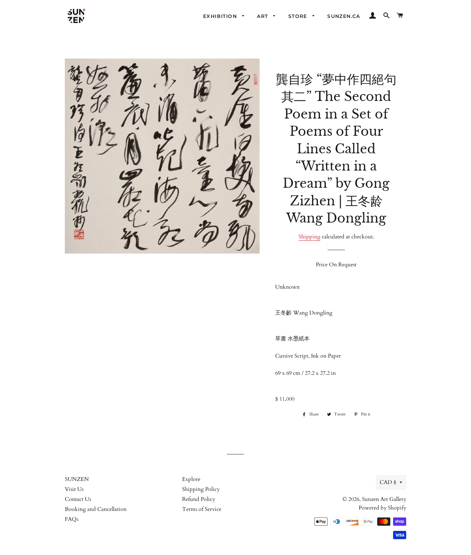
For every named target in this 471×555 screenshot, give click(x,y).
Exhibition (221, 16)
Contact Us (78, 499)
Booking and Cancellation (96, 509)
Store (298, 16)
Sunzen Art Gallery (384, 499)
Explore (191, 479)
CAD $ (388, 482)
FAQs (71, 519)
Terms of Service (201, 509)
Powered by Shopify (382, 508)
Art (263, 16)
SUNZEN (77, 479)
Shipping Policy (201, 489)
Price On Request (336, 264)
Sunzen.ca (343, 16)
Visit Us (74, 489)
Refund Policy (198, 499)
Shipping (309, 236)
